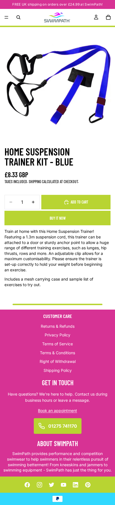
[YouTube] (63, 484)
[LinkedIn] (75, 484)
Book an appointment (57, 410)
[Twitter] (51, 484)
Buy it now (58, 218)
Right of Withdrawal (58, 361)
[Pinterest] (87, 484)
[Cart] (108, 17)
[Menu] (6, 17)
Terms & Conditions (57, 352)
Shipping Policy (58, 370)
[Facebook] (27, 484)
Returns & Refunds (58, 326)
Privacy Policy (57, 334)
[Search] (18, 17)
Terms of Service (57, 343)
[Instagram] (39, 484)
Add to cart (79, 202)
